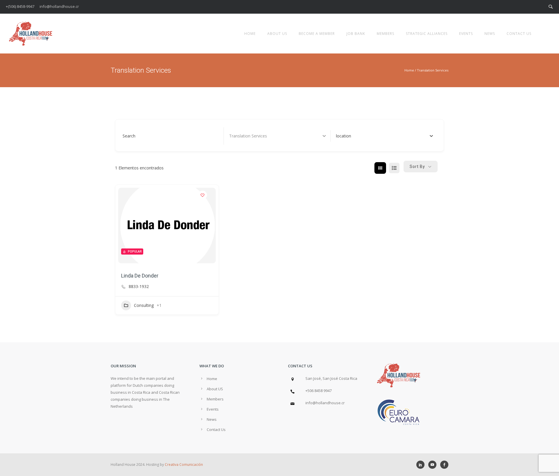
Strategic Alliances (426, 33)
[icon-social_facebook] (444, 465)
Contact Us (519, 33)
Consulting (144, 305)
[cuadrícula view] (380, 168)
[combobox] (384, 136)
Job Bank (355, 33)
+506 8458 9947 (318, 390)
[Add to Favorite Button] (202, 195)
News (489, 33)
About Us (277, 33)
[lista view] (394, 168)
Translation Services (432, 70)
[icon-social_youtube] (433, 465)
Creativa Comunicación (184, 464)
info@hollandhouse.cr (325, 402)
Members (385, 33)
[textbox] (343, 136)
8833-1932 (139, 286)
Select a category (245, 136)
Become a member (317, 33)
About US (215, 388)
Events (466, 33)
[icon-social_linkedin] (421, 465)
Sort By (417, 166)
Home (250, 33)
